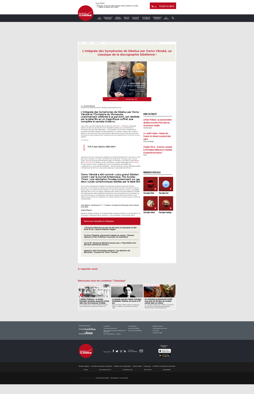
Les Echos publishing (134, 330)
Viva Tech (156, 330)
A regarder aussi (88, 269)
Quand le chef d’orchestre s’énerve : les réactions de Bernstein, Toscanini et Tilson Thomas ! (107, 251)
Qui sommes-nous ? (105, 369)
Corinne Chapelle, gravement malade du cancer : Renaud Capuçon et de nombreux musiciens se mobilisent (109, 236)
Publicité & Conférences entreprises (164, 366)
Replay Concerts (118, 18)
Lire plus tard (130, 99)
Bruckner (135, 162)
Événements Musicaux (157, 18)
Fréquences (147, 366)
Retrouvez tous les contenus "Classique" (102, 281)
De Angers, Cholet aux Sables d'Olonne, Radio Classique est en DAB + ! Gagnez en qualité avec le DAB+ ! (117, 6)
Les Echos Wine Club (110, 328)
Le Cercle (166, 18)
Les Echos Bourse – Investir (112, 334)
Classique (88, 42)
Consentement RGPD (102, 378)
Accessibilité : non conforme (119, 378)
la (88, 162)
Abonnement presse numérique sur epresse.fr (114, 331)
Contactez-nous (128, 369)
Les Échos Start (157, 332)
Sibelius (118, 126)
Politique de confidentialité (122, 366)
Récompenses (98, 42)
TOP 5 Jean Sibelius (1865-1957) (101, 147)
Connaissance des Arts (160, 328)
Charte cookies (137, 366)
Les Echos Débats (133, 328)
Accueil (80, 42)
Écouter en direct (166, 6)
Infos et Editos (127, 18)
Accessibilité (166, 369)
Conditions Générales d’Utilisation (101, 366)
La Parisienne (132, 326)
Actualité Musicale (135, 18)
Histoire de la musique (146, 18)
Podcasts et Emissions (108, 18)
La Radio (99, 18)
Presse (86, 369)
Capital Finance (158, 326)
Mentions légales (84, 366)
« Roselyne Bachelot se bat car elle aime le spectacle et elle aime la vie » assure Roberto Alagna (110, 228)
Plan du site (147, 369)
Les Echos (106, 326)
